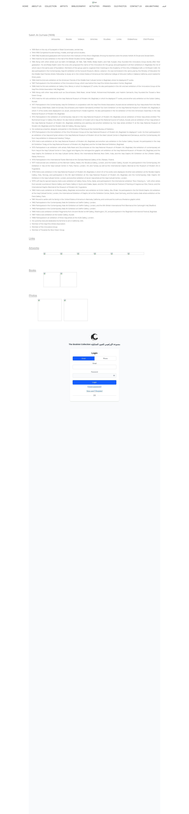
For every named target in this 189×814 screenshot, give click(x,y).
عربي (164, 6)
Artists (64, 6)
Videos (81, 39)
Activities (94, 6)
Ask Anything (152, 6)
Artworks (55, 39)
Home (25, 6)
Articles (93, 39)
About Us (36, 6)
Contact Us (136, 6)
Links (119, 39)
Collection (51, 6)
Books (69, 39)
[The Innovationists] (76, 320)
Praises (107, 6)
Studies (107, 39)
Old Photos (120, 6)
